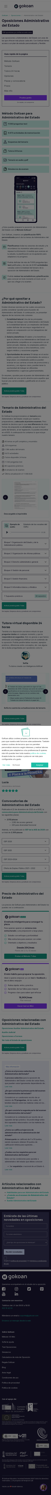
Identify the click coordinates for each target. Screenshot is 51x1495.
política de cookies (38, 753)
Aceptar (39, 765)
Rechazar (16, 765)
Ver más (6, 765)
